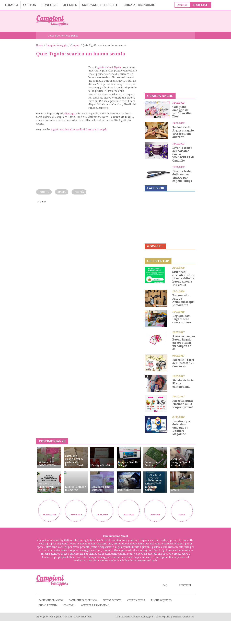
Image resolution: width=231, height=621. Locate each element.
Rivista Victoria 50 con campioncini (183, 383)
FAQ (165, 585)
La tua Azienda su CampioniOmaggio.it (134, 617)
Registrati (200, 5)
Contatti (185, 585)
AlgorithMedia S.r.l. (63, 617)
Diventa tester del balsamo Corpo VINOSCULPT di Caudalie (183, 154)
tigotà (79, 192)
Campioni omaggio (51, 600)
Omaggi (11, 5)
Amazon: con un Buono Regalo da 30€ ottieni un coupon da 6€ (183, 343)
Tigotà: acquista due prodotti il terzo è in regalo (79, 129)
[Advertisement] (133, 20)
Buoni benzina (48, 605)
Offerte (70, 5)
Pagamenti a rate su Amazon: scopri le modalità (183, 300)
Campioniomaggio (56, 45)
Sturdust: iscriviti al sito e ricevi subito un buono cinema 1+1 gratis (183, 278)
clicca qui (69, 113)
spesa (61, 192)
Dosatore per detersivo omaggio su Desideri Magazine (181, 428)
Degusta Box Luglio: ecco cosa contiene (181, 319)
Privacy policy (163, 617)
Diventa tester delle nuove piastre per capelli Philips (182, 176)
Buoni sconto (112, 600)
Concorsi (49, 5)
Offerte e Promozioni (95, 605)
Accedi (182, 5)
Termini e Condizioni (183, 617)
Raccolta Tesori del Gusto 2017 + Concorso (183, 363)
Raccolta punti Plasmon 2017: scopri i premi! (182, 404)
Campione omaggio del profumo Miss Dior (182, 111)
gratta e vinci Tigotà (109, 67)
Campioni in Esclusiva (83, 600)
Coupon (29, 5)
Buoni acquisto (161, 600)
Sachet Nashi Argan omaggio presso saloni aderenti (183, 132)
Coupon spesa (136, 600)
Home (39, 45)
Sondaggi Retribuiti (99, 5)
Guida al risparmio (138, 5)
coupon (44, 192)
